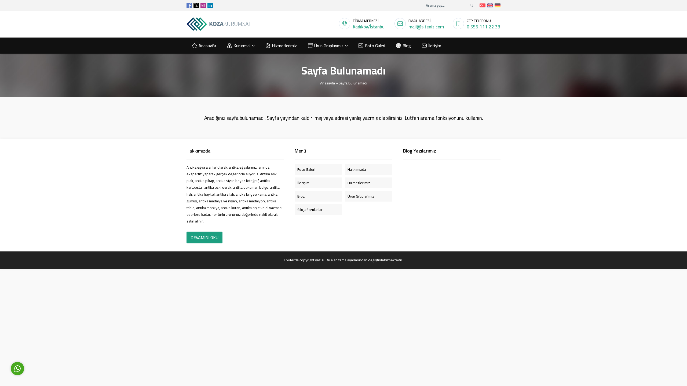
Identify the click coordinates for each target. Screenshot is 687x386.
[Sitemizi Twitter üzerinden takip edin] (196, 5)
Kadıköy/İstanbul (369, 27)
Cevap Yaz (51, 344)
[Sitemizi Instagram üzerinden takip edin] (203, 5)
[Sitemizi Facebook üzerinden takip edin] (189, 5)
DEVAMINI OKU (204, 237)
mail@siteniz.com (426, 27)
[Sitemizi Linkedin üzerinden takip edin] (210, 5)
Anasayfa (327, 83)
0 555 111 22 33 (483, 27)
